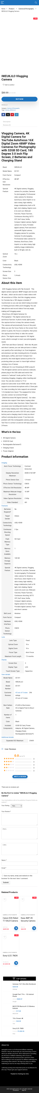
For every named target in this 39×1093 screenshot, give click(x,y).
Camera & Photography (26, 9)
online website (12, 1061)
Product (11, 9)
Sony (14, 1033)
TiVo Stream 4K (18, 1018)
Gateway (15, 989)
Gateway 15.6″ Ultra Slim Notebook (24, 984)
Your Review (6, 811)
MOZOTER (15, 1013)
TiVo (14, 1023)
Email (4, 868)
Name (4, 860)
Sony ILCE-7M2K (10, 955)
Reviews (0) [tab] (7, 125)
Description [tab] (6, 121)
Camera (7, 110)
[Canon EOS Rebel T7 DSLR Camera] (10, 906)
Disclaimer (16, 1090)
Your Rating (5, 805)
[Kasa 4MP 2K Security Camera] (28, 906)
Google (14, 1001)
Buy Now (19, 99)
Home (3, 9)
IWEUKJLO (5, 105)
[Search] (36, 2)
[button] (4, 463)
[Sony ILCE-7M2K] (10, 943)
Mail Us (24, 1090)
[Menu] (2, 2)
